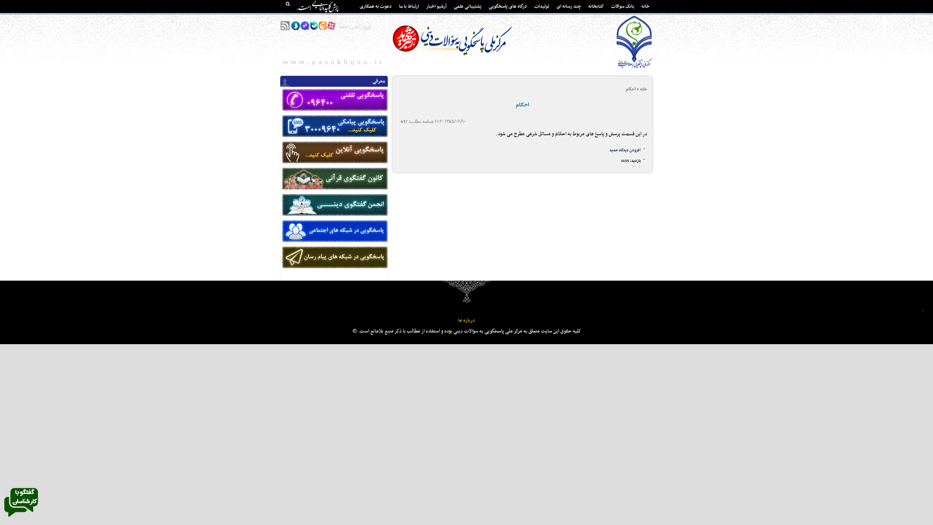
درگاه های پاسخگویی (508, 7)
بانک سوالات (622, 7)
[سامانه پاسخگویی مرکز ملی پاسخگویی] (21, 519)
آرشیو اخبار (436, 7)
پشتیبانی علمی (467, 7)
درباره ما (466, 320)
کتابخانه (596, 7)
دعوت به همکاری (376, 7)
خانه (645, 7)
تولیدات (541, 7)
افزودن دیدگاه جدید (625, 150)
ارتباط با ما (409, 7)
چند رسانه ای (569, 7)
